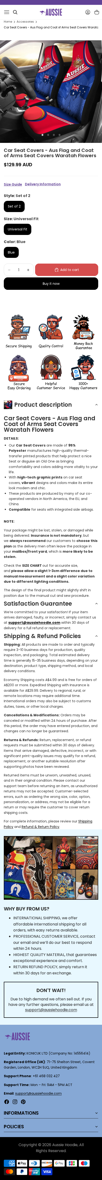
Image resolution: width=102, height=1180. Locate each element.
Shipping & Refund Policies (42, 636)
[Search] (15, 12)
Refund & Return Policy (40, 826)
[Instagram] (15, 1102)
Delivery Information (43, 184)
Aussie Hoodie (65, 1145)
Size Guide (13, 184)
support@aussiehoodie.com (51, 1010)
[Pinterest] (23, 1102)
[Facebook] (6, 1102)
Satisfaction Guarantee (38, 604)
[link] (18, 332)
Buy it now (51, 283)
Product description (43, 405)
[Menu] (6, 12)
